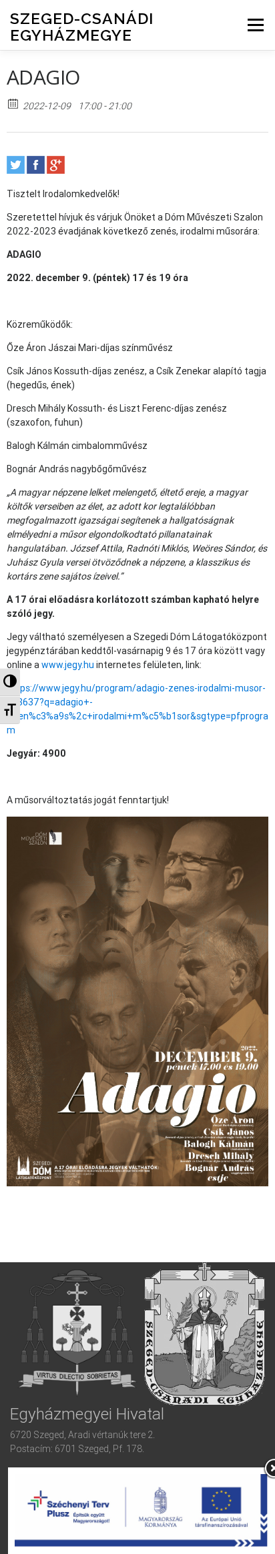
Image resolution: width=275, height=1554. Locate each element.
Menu (255, 25)
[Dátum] (14, 103)
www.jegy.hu (67, 665)
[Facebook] (36, 165)
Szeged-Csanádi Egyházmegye (82, 26)
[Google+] (56, 165)
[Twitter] (16, 165)
